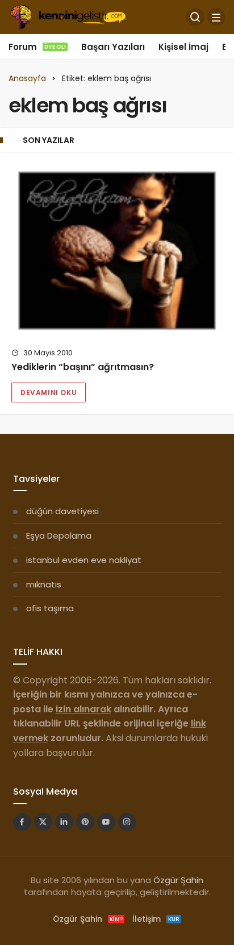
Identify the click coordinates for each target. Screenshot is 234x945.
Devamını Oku (48, 392)
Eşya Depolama (58, 535)
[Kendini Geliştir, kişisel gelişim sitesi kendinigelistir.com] (68, 16)
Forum (37, 47)
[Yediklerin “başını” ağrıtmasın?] (117, 251)
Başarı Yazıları (113, 47)
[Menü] (216, 17)
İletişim (155, 919)
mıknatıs (43, 584)
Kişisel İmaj (183, 47)
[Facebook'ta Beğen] (22, 822)
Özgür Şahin (178, 880)
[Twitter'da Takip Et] (43, 822)
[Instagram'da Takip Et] (127, 822)
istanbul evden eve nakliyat (83, 560)
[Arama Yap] (195, 17)
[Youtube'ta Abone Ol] (106, 822)
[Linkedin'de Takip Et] (64, 822)
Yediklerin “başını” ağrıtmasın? (82, 367)
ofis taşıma (50, 608)
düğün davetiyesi (62, 511)
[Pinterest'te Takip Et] (85, 822)
